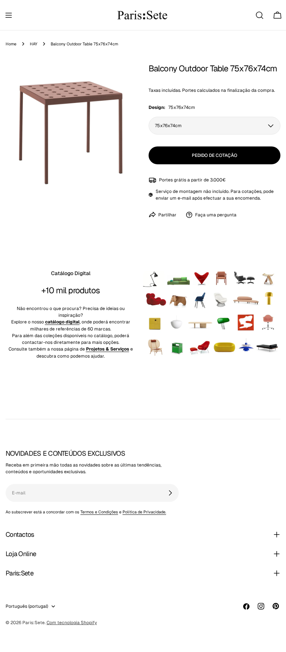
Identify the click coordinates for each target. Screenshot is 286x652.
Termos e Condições (99, 511)
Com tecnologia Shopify (72, 623)
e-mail (184, 198)
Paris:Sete (33, 623)
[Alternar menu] (8, 15)
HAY (33, 43)
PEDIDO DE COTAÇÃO (214, 155)
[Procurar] (259, 15)
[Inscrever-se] (170, 493)
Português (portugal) (27, 606)
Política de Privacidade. (144, 511)
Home (11, 43)
